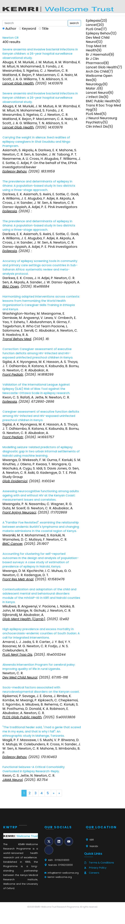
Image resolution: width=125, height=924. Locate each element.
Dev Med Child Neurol (98, 39)
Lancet (91, 24)
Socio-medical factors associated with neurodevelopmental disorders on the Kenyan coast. (41, 690)
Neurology (94, 84)
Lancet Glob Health (101, 67)
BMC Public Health (101, 101)
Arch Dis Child (97, 71)
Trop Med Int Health (96, 48)
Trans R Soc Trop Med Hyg (103, 107)
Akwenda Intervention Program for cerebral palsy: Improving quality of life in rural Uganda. (38, 667)
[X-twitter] (48, 841)
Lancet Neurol (97, 92)
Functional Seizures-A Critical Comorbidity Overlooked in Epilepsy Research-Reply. (33, 769)
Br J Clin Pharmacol (95, 60)
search (74, 23)
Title (45, 28)
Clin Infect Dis (97, 126)
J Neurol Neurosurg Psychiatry (101, 120)
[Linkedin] (59, 841)
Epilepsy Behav (98, 33)
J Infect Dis (95, 97)
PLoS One (93, 29)
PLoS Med (93, 114)
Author (10, 28)
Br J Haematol (97, 54)
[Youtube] (68, 841)
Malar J (92, 88)
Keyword (29, 28)
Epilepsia (93, 20)
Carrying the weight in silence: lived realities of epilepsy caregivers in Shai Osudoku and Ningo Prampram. (36, 141)
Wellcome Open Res (99, 77)
